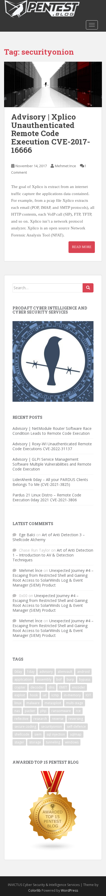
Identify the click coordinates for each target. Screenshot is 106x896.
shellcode (21, 734)
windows (72, 742)
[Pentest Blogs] (53, 810)
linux (17, 703)
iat (44, 695)
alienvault (65, 671)
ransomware (61, 711)
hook (34, 695)
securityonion (51, 726)
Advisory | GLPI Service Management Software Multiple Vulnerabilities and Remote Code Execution (52, 464)
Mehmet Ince (65, 165)
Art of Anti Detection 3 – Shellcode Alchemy (49, 537)
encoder (78, 687)
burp (70, 679)
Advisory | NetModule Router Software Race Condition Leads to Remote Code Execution (52, 431)
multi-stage (74, 703)
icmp (55, 695)
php (43, 711)
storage (35, 742)
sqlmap (76, 734)
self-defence (76, 726)
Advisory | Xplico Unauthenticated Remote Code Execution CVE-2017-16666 (50, 133)
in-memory (72, 695)
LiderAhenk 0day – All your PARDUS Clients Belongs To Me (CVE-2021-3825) (50, 482)
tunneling (53, 742)
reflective (21, 718)
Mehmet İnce (30, 570)
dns (51, 687)
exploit (19, 695)
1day (31, 671)
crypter (20, 687)
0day (18, 671)
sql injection (55, 734)
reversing (75, 718)
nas (17, 711)
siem (38, 734)
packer (30, 711)
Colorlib (34, 890)
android (83, 671)
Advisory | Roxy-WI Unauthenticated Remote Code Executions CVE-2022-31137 (52, 446)
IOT (88, 695)
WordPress (69, 890)
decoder (37, 687)
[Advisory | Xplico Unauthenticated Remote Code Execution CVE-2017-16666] (53, 84)
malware (33, 703)
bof (59, 679)
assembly (44, 679)
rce (78, 711)
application (23, 679)
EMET (63, 687)
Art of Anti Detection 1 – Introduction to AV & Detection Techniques (53, 555)
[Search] (88, 287)
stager (19, 742)
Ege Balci (27, 534)
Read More (81, 247)
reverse (58, 718)
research (40, 718)
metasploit (53, 703)
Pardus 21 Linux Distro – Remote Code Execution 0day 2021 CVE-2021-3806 (47, 497)
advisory (46, 671)
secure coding (25, 726)
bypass (84, 679)
